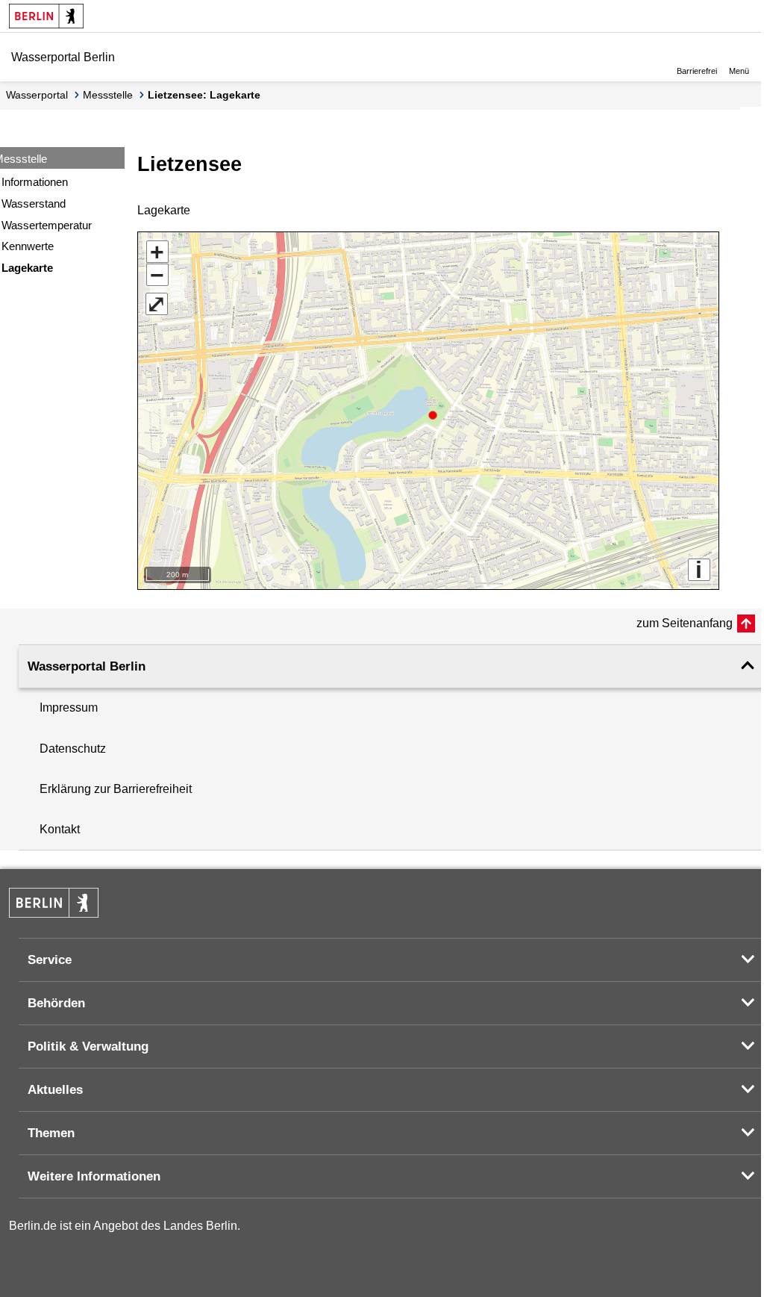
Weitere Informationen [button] (94, 1176)
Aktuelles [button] (55, 1090)
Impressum (69, 707)
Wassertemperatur (46, 225)
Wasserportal (37, 95)
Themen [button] (51, 1133)
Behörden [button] (56, 1003)
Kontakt (60, 829)
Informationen (34, 181)
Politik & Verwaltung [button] (88, 1046)
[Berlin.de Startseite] (46, 16)
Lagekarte (27, 267)
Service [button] (50, 960)
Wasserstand (33, 203)
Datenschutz (73, 748)
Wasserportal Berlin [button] (86, 666)
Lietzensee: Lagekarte (204, 95)
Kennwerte (27, 246)
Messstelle (108, 95)
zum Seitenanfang (684, 623)
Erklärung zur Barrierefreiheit (116, 789)
